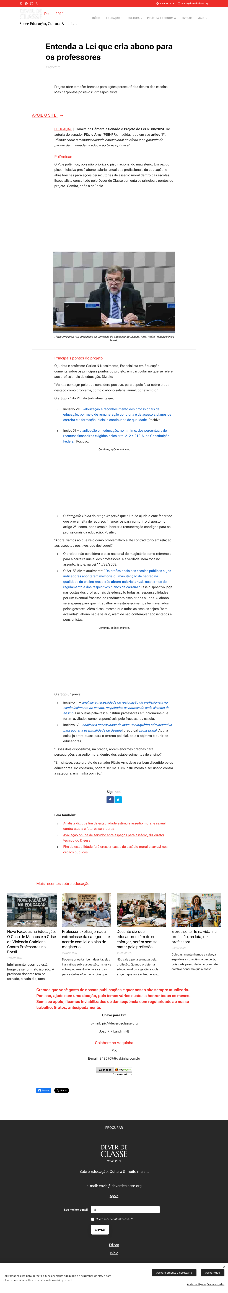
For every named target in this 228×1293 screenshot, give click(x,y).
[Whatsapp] (21, 4)
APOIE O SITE (167, 3)
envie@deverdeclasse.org (195, 3)
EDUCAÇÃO (63, 129)
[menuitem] (97, 18)
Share (45, 1090)
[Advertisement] (114, 219)
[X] (37, 4)
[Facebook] (26, 4)
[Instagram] (31, 4)
